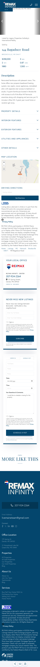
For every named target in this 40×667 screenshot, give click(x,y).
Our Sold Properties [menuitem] (9, 564)
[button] (3, 21)
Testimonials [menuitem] (6, 580)
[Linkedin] (9, 526)
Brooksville (32, 248)
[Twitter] (5, 526)
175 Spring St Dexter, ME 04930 (8, 540)
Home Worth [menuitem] (6, 598)
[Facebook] (2, 526)
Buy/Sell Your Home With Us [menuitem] (12, 592)
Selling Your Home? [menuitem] (9, 596)
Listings (10, 248)
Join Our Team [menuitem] (7, 578)
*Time (7, 385)
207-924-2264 (13, 276)
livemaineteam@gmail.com (15, 517)
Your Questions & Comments (14, 392)
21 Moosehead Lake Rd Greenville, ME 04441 (10, 546)
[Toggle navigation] (36, 5)
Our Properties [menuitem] (7, 562)
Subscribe (20, 338)
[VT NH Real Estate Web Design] (20, 655)
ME (16, 248)
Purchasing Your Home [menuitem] (10, 594)
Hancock (23, 248)
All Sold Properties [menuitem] (8, 559)
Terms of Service (11, 440)
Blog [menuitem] (3, 566)
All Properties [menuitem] (6, 557)
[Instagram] (16, 526)
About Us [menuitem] (5, 576)
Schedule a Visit (27, 358)
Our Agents (16, 284)
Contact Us (9, 284)
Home (3, 248)
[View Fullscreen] (4, 169)
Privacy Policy (7, 222)
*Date (7, 378)
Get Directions (20, 198)
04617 (6, 251)
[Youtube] (12, 526)
